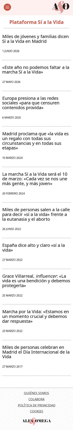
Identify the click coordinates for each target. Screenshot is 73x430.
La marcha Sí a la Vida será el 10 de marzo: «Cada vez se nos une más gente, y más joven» (34, 179)
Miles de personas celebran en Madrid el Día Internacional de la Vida (36, 352)
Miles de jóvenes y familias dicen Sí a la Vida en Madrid (35, 38)
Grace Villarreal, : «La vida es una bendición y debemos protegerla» (36, 281)
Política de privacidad (36, 405)
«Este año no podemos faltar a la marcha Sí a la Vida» (35, 69)
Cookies (36, 411)
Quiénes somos (36, 393)
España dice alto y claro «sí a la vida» (33, 247)
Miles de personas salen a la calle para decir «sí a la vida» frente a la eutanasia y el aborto (36, 214)
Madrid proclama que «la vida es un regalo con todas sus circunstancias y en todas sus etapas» (35, 140)
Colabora (36, 399)
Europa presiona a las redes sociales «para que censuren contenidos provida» (30, 103)
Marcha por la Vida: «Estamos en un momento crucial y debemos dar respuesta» (35, 316)
